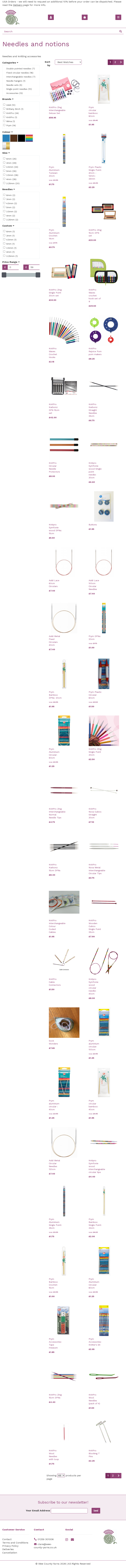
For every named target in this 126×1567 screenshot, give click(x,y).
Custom (7, 225)
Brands (7, 99)
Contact (7, 1539)
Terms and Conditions (15, 1542)
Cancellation (9, 1552)
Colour (6, 131)
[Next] (121, 62)
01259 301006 (46, 1539)
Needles (7, 189)
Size (5, 152)
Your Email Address (38, 1510)
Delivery (18, 5)
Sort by (47, 63)
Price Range (10, 262)
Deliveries (8, 1549)
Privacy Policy (10, 1545)
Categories (9, 62)
